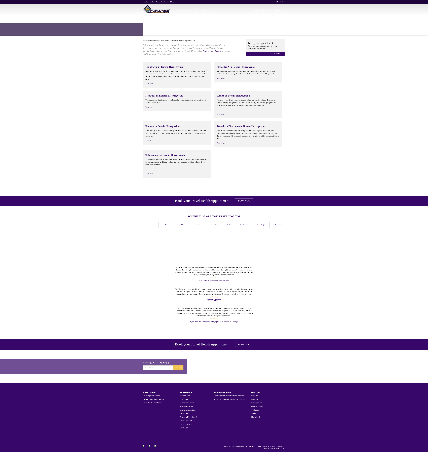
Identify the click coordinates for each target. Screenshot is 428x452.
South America (277, 225)
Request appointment (262, 11)
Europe (162, 31)
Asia (166, 225)
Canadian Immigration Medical (154, 399)
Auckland (254, 396)
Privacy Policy (280, 446)
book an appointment (212, 51)
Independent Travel (186, 406)
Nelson (253, 413)
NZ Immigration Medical (151, 396)
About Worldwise (162, 2)
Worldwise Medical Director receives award (229, 399)
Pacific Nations (245, 225)
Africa (150, 225)
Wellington (255, 410)
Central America (182, 225)
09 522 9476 (280, 2)
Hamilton (254, 399)
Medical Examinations (187, 410)
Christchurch (255, 417)
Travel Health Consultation (152, 403)
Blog (172, 2)
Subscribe (178, 368)
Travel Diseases (153, 31)
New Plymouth (256, 403)
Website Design (268, 448)
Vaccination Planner (184, 11)
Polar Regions (261, 225)
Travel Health (199, 11)
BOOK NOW (275, 54)
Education (211, 11)
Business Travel (185, 396)
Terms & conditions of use (265, 446)
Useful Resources (186, 424)
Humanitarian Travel (187, 403)
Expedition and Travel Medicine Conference (229, 396)
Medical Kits (184, 413)
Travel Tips (184, 428)
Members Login (148, 2)
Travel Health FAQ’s (187, 421)
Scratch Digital (280, 448)
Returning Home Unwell (188, 417)
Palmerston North (257, 406)
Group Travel (184, 399)
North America (230, 225)
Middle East (214, 225)
